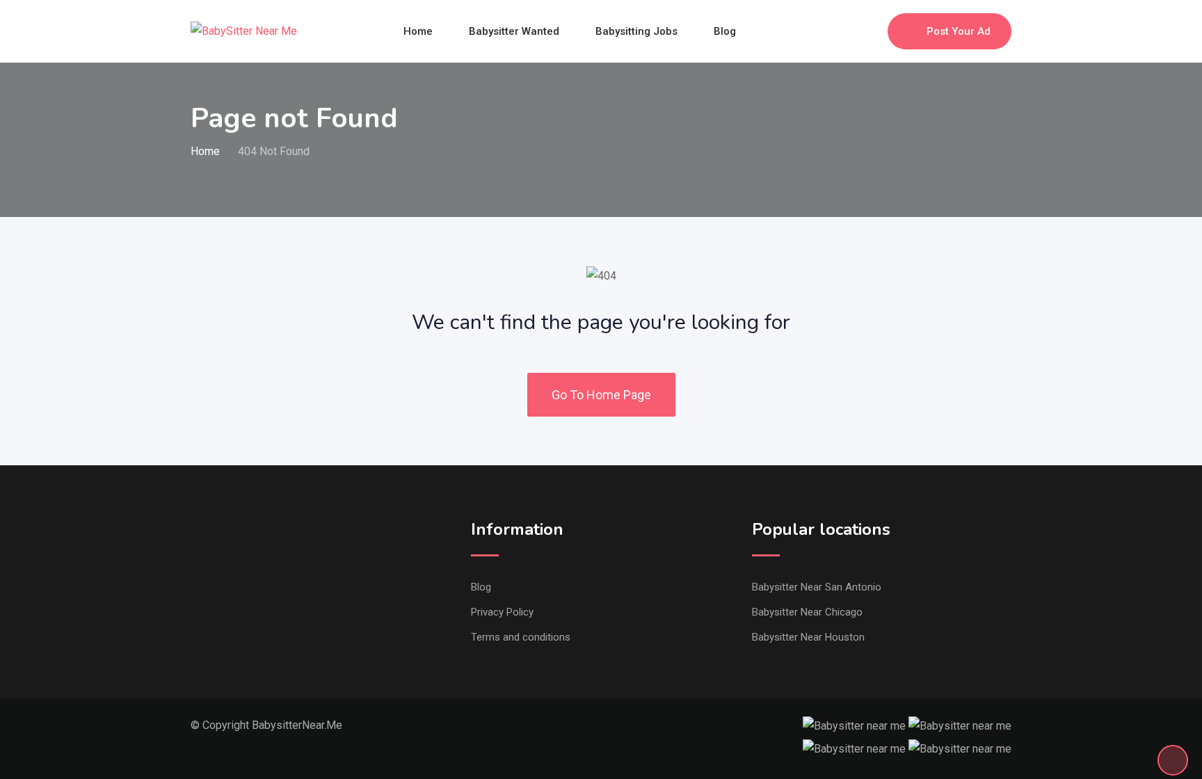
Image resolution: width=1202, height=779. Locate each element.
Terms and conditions (520, 637)
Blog (725, 31)
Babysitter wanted (514, 31)
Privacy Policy (502, 612)
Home (418, 31)
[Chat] (847, 31)
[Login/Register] (870, 31)
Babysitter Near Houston (808, 637)
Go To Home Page (601, 394)
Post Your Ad (959, 31)
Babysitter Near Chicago (807, 612)
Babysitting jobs (636, 31)
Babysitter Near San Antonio (816, 587)
